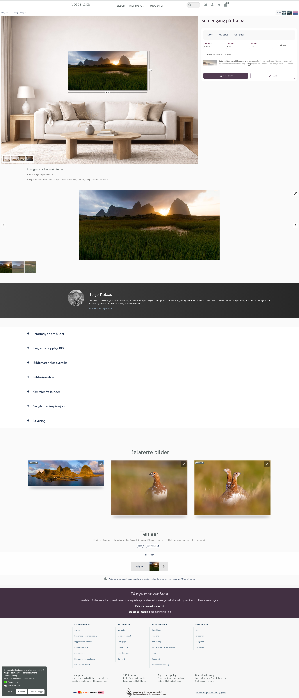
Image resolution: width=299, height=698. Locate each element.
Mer (284, 45)
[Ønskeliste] (219, 5)
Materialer (123, 624)
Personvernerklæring (160, 665)
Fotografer (156, 5)
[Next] (295, 225)
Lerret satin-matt (124, 636)
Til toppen (149, 554)
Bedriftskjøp (156, 641)
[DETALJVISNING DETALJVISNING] (149, 225)
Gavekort (121, 659)
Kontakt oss (156, 630)
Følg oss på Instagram (139, 611)
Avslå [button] (10, 692)
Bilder (121, 5)
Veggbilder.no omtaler (83, 641)
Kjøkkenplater (123, 647)
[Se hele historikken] (163, 566)
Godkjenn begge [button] (36, 692)
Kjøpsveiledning (80, 653)
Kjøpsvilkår (156, 659)
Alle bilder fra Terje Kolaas (100, 308)
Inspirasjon (136, 5)
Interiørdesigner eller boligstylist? (211, 692)
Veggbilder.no (82, 624)
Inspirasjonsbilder (81, 647)
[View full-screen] (295, 193)
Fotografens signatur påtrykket (219, 54)
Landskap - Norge (17, 13)
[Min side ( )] (212, 5)
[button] (100, 464)
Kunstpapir (122, 641)
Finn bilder (201, 624)
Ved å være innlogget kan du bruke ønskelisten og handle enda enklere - (152, 579)
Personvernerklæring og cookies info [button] (19, 678)
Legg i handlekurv (226, 76)
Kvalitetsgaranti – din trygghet (163, 647)
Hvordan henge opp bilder (84, 659)
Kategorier (5, 13)
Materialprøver (123, 653)
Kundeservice (159, 624)
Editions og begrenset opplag (85, 636)
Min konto (156, 636)
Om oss (77, 630)
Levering (155, 653)
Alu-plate (121, 630)
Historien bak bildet (82, 665)
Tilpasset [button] (21, 692)
